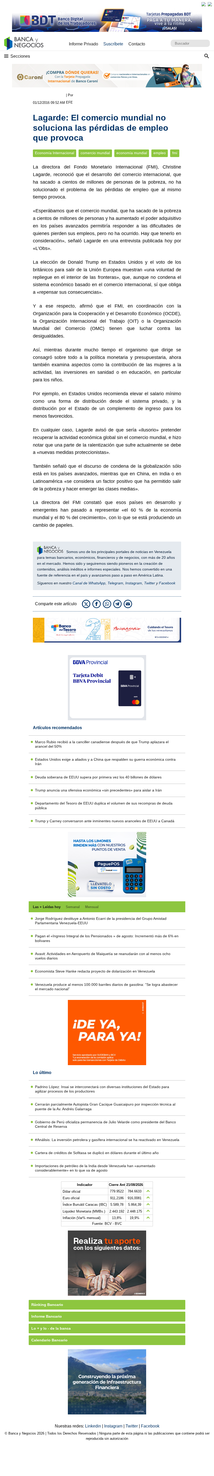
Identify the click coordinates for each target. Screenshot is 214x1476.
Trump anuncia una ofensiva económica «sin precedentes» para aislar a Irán (98, 790)
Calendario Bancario (49, 1340)
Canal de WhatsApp (89, 583)
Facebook (167, 583)
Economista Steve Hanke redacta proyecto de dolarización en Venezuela (95, 971)
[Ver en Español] (210, 4)
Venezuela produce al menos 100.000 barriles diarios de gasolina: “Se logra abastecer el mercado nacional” (106, 986)
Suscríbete (113, 44)
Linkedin (93, 1426)
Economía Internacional (54, 153)
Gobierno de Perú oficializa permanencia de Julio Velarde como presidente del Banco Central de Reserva (105, 1124)
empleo (159, 153)
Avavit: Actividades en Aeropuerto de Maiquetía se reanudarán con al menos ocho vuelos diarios (102, 956)
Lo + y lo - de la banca (51, 1328)
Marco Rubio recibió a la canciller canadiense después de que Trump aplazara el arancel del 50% (102, 744)
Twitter (149, 583)
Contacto (136, 44)
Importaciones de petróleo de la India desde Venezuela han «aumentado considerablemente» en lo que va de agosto (95, 1168)
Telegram (115, 583)
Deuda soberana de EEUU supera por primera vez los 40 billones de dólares (98, 777)
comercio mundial (95, 153)
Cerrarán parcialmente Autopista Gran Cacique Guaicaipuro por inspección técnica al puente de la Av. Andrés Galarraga (105, 1106)
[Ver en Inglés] (203, 4)
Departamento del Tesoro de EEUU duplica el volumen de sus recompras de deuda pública (104, 805)
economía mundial (131, 153)
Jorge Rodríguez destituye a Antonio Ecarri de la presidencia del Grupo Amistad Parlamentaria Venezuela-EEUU (101, 920)
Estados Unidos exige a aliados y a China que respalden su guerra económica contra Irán (105, 761)
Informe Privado (83, 44)
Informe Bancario (46, 1316)
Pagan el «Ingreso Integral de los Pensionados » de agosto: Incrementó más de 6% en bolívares (107, 938)
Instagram (133, 583)
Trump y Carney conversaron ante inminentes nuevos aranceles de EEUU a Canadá (104, 821)
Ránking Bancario (47, 1305)
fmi (174, 153)
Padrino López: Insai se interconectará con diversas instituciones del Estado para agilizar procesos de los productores (102, 1089)
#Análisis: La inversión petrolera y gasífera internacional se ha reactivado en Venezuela (107, 1140)
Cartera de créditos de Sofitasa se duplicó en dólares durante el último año (97, 1153)
